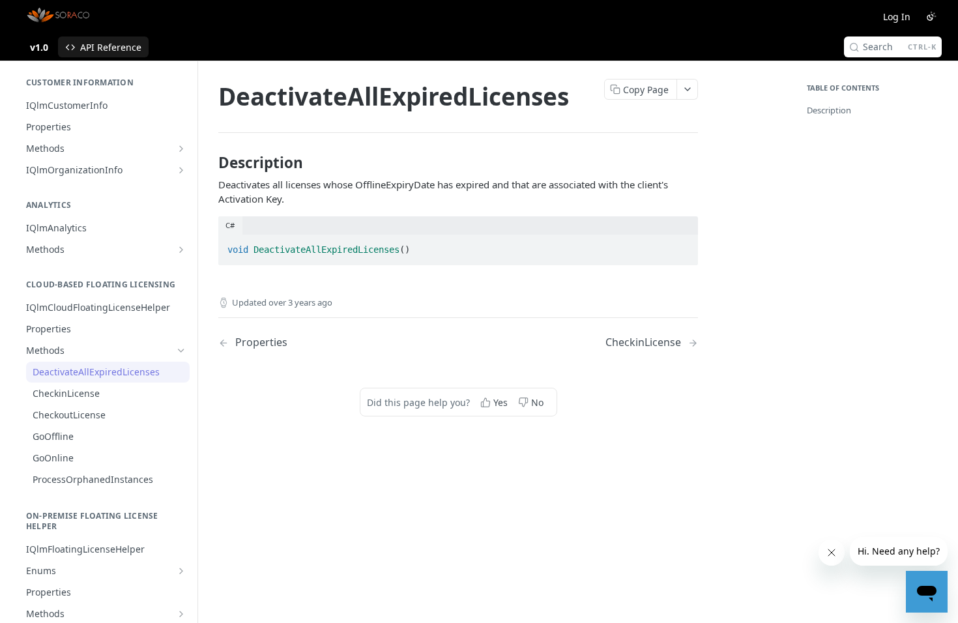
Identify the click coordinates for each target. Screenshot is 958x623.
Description (829, 110)
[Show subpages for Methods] (181, 148)
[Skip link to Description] (209, 163)
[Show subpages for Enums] (181, 571)
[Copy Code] (682, 245)
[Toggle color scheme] (931, 16)
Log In (896, 16)
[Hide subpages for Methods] (181, 350)
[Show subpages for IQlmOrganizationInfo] (181, 170)
